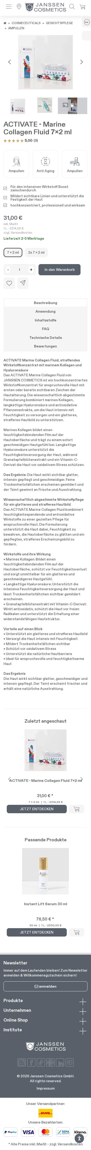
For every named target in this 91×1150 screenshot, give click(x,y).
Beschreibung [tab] (45, 303)
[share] (22, 283)
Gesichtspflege (59, 23)
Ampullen (16, 28)
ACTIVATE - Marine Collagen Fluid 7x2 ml (45, 780)
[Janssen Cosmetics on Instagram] (22, 1062)
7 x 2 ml (13, 252)
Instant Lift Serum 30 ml (45, 904)
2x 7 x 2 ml (36, 252)
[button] (9, 7)
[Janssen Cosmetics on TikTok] (41, 1062)
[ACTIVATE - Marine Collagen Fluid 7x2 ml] (46, 62)
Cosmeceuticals (26, 23)
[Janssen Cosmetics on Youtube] (69, 1062)
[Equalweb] (79, 1142)
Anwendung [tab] (45, 311)
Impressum (46, 1088)
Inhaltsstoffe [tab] (45, 320)
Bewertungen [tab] (45, 346)
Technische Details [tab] (45, 337)
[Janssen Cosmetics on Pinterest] (50, 1062)
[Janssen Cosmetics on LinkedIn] (60, 1062)
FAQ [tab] (45, 329)
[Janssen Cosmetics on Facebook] (31, 1062)
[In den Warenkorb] (76, 809)
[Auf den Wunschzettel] (9, 283)
